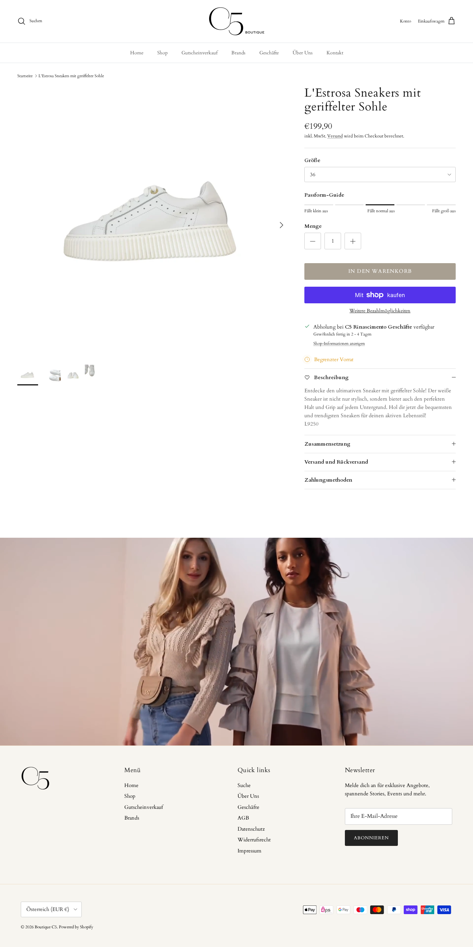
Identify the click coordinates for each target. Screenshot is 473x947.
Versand (335, 136)
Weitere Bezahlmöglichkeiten (379, 311)
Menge (313, 226)
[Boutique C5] (236, 21)
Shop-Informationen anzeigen (339, 343)
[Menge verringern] (312, 241)
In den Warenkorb (380, 271)
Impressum (249, 850)
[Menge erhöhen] (353, 241)
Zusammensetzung (327, 443)
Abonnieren (371, 838)
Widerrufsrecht (254, 839)
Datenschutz (251, 828)
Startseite (25, 76)
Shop (162, 53)
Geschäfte (269, 53)
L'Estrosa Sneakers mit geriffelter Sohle (71, 76)
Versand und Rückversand (336, 461)
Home (136, 53)
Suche (244, 785)
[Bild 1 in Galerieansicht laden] (153, 222)
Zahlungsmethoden (328, 479)
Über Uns (303, 53)
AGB (243, 817)
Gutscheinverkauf (199, 53)
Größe (312, 160)
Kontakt (335, 53)
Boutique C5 (46, 927)
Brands (238, 53)
